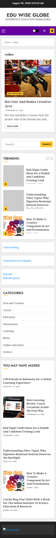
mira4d (7, 274)
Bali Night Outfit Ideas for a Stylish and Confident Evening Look (38, 175)
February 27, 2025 (15, 110)
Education (9, 317)
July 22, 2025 (10, 461)
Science (7, 352)
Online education (13, 345)
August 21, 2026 (12, 387)
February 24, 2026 (37, 414)
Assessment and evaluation (17, 261)
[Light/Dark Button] (36, 30)
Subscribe (52, 30)
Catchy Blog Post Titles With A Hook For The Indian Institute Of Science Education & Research (26, 503)
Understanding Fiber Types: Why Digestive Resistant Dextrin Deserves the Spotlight (38, 201)
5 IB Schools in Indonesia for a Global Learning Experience (27, 380)
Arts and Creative (15, 93)
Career (7, 310)
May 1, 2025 (33, 488)
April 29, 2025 (11, 510)
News (6, 338)
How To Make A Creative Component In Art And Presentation (37, 224)
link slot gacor (11, 278)
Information (10, 324)
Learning (8, 331)
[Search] (44, 31)
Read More (12, 126)
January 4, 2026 (12, 435)
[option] (28, 177)
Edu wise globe (28, 15)
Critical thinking (11, 247)
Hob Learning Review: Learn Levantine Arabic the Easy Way (38, 405)
